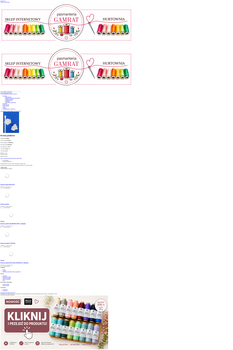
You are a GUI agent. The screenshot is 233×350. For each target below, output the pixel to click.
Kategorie (5, 95)
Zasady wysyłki (6, 104)
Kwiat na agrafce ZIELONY (7, 184)
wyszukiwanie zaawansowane (6, 92)
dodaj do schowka (3, 156)
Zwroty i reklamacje (7, 279)
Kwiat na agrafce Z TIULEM (7, 243)
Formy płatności (6, 105)
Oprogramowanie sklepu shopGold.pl (7, 292)
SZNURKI (7, 101)
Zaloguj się (2, 2)
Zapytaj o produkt (3, 158)
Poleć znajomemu (11, 158)
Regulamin (5, 103)
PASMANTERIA (8, 100)
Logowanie (5, 290)
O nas (4, 106)
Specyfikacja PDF (18, 158)
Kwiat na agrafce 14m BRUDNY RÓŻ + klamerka (13, 223)
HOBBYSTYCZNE (9, 99)
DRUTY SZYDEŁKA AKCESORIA (12, 98)
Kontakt (4, 107)
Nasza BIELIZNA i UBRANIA (9, 109)
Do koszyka (7, 188)
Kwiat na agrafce (4, 204)
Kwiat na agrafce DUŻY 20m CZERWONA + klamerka (14, 262)
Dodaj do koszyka (3, 154)
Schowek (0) (2, 1)
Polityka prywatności (7, 276)
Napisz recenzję (4, 167)
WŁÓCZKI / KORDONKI (10, 102)
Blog (4, 280)
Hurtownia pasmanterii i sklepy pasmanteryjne (12, 271)
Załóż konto (7, 2)
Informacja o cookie (7, 278)
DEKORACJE (8, 97)
